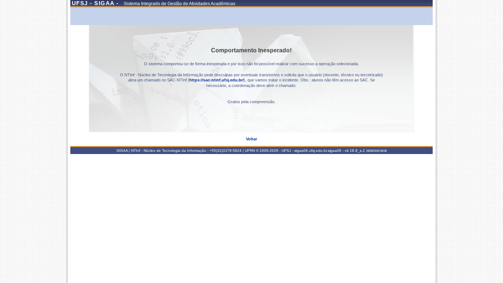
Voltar (251, 139)
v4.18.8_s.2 (355, 151)
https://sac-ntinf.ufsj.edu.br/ (216, 80)
